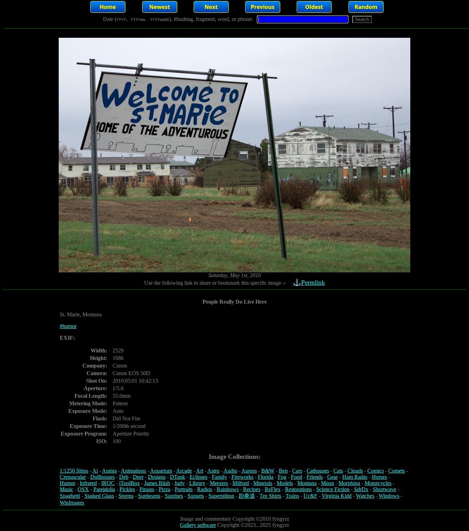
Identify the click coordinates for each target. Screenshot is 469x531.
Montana (307, 483)
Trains (292, 496)
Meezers (219, 483)
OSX (83, 489)
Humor (67, 483)
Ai (95, 471)
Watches (365, 496)
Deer (138, 477)
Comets (396, 471)
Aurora (249, 471)
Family (219, 477)
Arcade (184, 471)
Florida (265, 477)
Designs (156, 477)
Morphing (349, 483)
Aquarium (161, 471)
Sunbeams (149, 496)
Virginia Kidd (337, 496)
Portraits (184, 489)
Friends (315, 477)
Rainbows (228, 489)
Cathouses (318, 471)
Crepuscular (73, 477)
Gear (332, 477)
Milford (240, 483)
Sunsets (195, 496)
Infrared (88, 483)
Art (199, 471)
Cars (297, 471)
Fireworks (242, 477)
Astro (213, 471)
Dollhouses (102, 477)
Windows (389, 496)
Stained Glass (99, 496)
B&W (267, 471)
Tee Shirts (270, 496)
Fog (282, 477)
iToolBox (129, 483)
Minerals (262, 483)
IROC (108, 483)
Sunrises (174, 496)
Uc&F (310, 496)
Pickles (127, 489)
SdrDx (361, 489)
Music (66, 489)
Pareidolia (104, 489)
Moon (327, 483)
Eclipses (198, 477)
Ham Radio (354, 477)
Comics (375, 471)
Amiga (109, 471)
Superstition (221, 496)
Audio (230, 471)
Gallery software (198, 525)
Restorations (298, 489)
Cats (338, 471)
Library (197, 483)
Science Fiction (333, 489)
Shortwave (384, 489)
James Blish (157, 483)
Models (285, 483)
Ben (283, 471)
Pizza (164, 489)
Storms (126, 496)
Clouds (355, 471)
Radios (204, 489)
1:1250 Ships (74, 471)
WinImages (72, 503)
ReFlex (273, 489)
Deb (123, 477)
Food (296, 477)
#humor (68, 326)
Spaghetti (70, 496)
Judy (179, 483)
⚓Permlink (309, 282)
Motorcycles (378, 483)
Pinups (146, 489)
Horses (379, 477)
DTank (177, 477)
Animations (133, 471)
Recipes (251, 489)
